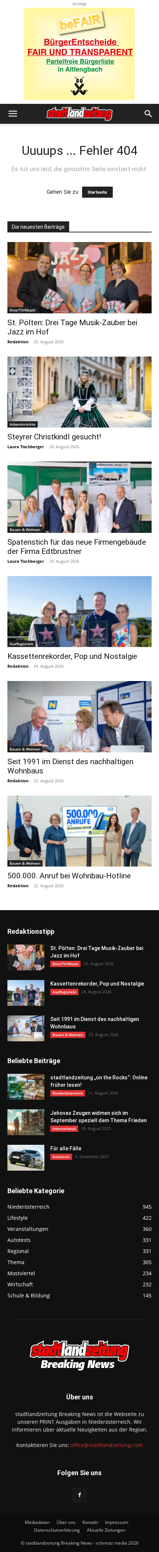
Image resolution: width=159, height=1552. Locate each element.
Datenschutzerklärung (57, 1530)
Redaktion (17, 341)
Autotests (61, 1156)
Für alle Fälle (65, 1148)
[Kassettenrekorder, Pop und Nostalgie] (79, 611)
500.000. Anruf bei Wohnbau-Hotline (69, 875)
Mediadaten (37, 1522)
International (64, 1128)
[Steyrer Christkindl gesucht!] (79, 392)
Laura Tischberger (25, 446)
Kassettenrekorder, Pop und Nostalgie (72, 656)
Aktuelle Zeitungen (106, 1530)
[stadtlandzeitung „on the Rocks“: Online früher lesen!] (25, 1087)
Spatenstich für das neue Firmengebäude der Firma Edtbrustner (76, 547)
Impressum (116, 1522)
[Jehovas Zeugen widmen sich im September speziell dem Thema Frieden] (25, 1122)
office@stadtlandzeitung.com (107, 1445)
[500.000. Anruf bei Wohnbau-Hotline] (79, 831)
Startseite (97, 192)
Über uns (66, 1522)
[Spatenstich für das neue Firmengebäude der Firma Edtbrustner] (79, 497)
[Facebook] (79, 1495)
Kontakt (90, 1522)
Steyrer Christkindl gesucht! (54, 436)
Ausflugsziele (21, 643)
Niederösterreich (68, 1093)
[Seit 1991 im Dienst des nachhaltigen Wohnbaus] (79, 716)
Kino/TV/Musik (22, 310)
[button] (12, 114)
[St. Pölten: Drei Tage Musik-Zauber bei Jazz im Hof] (79, 277)
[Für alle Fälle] (25, 1158)
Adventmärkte (22, 424)
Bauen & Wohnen (25, 529)
